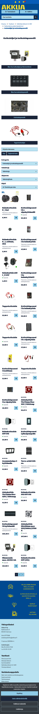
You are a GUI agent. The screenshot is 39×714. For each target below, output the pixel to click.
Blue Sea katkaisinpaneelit (19, 92)
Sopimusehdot (6, 677)
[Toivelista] (19, 2)
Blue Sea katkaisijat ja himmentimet (19, 67)
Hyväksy (19, 693)
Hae (4, 154)
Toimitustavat (5, 679)
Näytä (3, 184)
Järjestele (5, 176)
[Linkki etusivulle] (13, 7)
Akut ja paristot (6, 658)
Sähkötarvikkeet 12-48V (8, 665)
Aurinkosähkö (5, 663)
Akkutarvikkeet (6, 661)
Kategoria (5, 160)
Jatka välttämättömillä (19, 699)
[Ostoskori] (23, 2)
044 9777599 (5, 635)
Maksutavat (5, 681)
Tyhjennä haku (13, 154)
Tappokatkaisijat (19, 143)
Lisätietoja (19, 709)
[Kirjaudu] (16, 2)
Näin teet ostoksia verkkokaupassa (12, 675)
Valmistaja (5, 168)
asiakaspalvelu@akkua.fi (9, 638)
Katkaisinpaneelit (19, 117)
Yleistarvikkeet (6, 667)
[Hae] (36, 17)
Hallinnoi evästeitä (19, 704)
